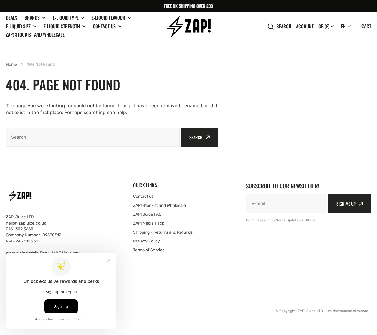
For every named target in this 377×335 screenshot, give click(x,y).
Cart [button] (366, 25)
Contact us (104, 26)
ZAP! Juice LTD (310, 311)
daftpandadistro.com (350, 311)
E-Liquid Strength (62, 26)
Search (284, 26)
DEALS (11, 17)
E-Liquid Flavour (108, 17)
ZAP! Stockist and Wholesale (35, 34)
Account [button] (305, 26)
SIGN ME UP (346, 203)
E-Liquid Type (66, 17)
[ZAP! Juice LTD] (188, 26)
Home (11, 64)
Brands (32, 17)
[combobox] (93, 137)
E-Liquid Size (18, 26)
